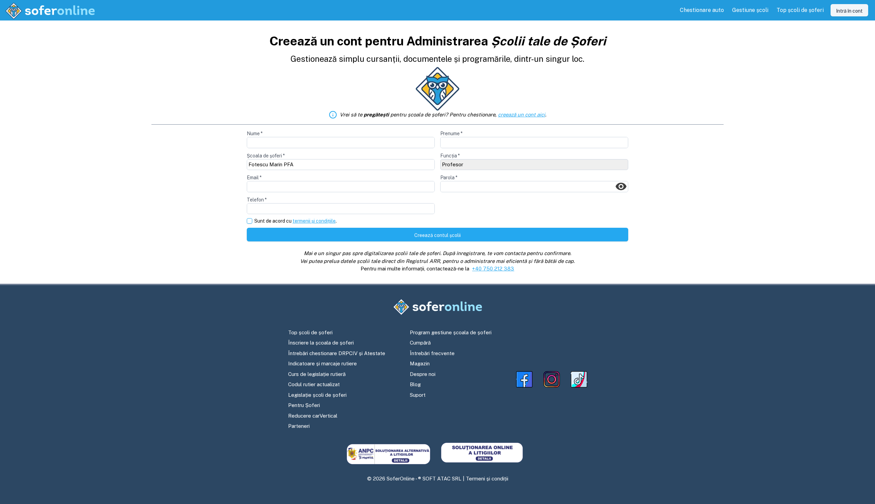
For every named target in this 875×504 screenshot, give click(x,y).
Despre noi (422, 374)
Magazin (420, 363)
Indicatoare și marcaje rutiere (322, 363)
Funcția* (450, 155)
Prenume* (451, 133)
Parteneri (299, 426)
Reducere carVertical (312, 416)
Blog (415, 384)
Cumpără (420, 343)
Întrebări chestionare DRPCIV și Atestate (336, 353)
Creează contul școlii (437, 235)
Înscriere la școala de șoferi (321, 343)
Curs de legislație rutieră (317, 374)
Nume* (254, 133)
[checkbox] (249, 221)
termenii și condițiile (314, 221)
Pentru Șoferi (304, 405)
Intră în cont (849, 11)
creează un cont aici (521, 114)
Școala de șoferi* (266, 155)
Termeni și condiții (487, 478)
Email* (254, 177)
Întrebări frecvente (432, 353)
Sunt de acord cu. (295, 221)
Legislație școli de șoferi (317, 395)
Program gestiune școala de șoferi (451, 332)
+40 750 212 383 (493, 268)
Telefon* (257, 199)
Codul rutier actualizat (314, 384)
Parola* (448, 177)
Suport (418, 395)
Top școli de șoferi (310, 332)
